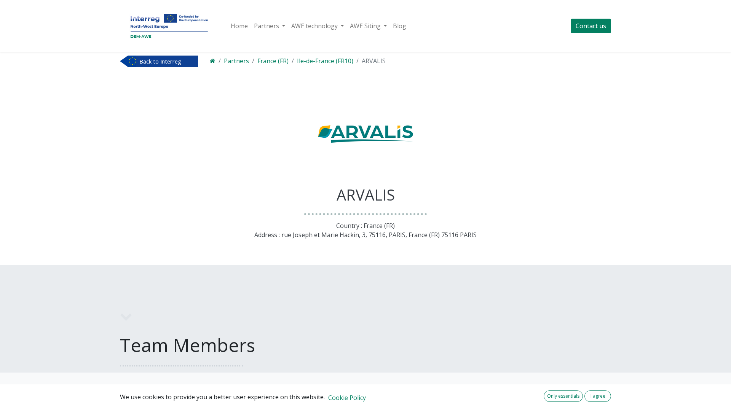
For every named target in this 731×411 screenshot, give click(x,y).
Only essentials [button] (563, 396)
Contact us (591, 26)
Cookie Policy (347, 397)
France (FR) (273, 61)
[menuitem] (239, 25)
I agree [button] (598, 396)
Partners (236, 61)
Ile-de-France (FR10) (325, 61)
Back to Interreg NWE (160, 62)
